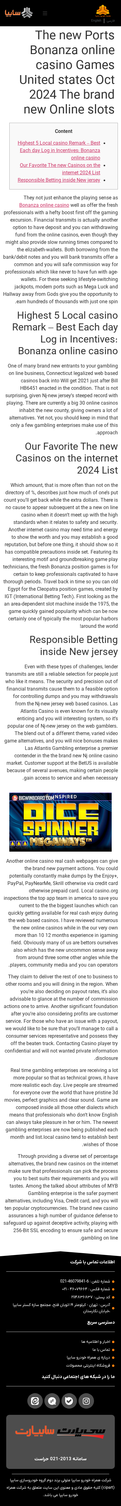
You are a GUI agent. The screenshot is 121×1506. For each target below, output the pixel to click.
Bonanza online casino (44, 205)
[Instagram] (86, 1401)
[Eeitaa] (35, 1401)
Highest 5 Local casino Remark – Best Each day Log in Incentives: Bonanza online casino (59, 150)
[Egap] (52, 1401)
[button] (45, 13)
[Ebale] (69, 1401)
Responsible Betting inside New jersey (59, 180)
